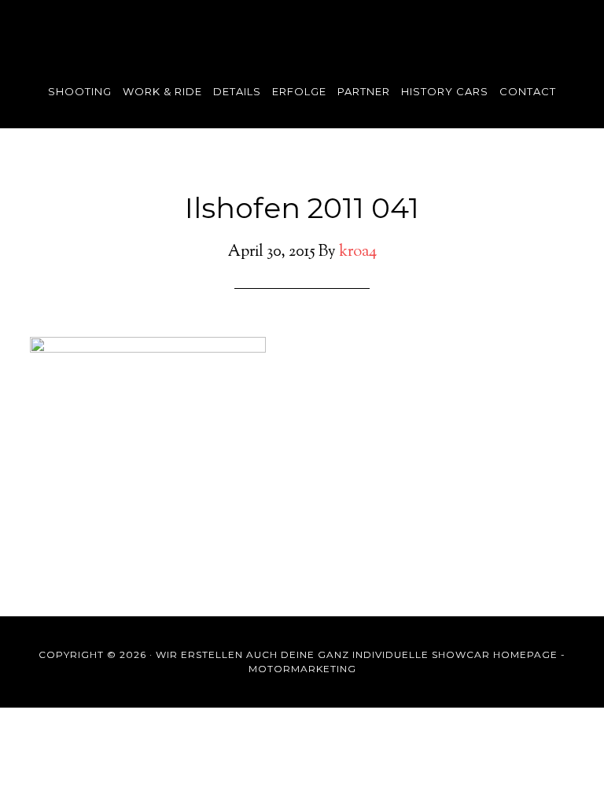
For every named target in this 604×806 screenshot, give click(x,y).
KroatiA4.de (302, 27)
